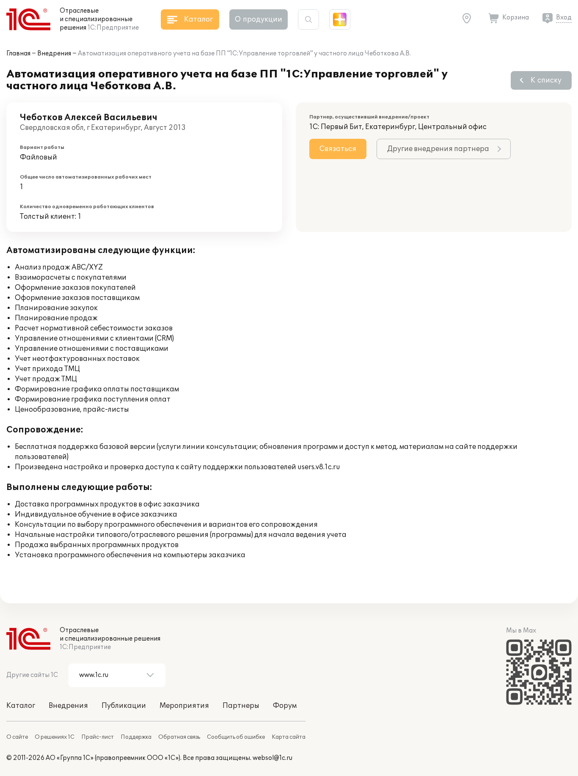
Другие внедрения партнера (438, 149)
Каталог (20, 706)
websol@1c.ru (272, 758)
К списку (546, 80)
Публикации (124, 706)
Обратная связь (179, 737)
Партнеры (241, 706)
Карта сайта (289, 737)
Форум (285, 706)
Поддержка (136, 737)
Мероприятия (184, 706)
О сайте (17, 737)
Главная (18, 53)
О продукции (258, 19)
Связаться (337, 149)
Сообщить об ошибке (236, 737)
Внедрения (54, 53)
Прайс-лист (97, 737)
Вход (564, 17)
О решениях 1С (54, 737)
